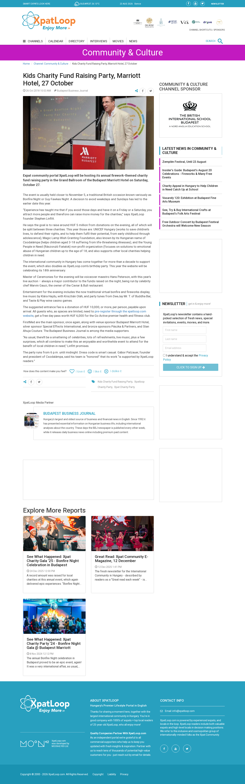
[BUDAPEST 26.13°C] (87, 6)
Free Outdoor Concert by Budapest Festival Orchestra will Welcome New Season (190, 223)
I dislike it (115, 371)
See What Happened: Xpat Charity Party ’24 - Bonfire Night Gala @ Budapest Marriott (54, 643)
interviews (98, 41)
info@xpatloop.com (183, 711)
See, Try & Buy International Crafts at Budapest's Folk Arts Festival (186, 211)
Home (26, 63)
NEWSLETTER (217, 4)
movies (118, 41)
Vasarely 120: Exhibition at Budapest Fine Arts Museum (189, 199)
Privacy (124, 774)
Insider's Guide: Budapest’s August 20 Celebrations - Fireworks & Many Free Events (187, 174)
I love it (80, 371)
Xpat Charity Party (124, 387)
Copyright (98, 774)
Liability (112, 774)
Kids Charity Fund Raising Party (115, 381)
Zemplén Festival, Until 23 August (184, 161)
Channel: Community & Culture (51, 63)
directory (76, 41)
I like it (97, 371)
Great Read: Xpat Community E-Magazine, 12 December (121, 559)
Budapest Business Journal (69, 413)
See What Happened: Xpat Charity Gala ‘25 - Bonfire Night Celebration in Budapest (53, 561)
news (133, 41)
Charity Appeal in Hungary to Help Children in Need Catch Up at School (190, 187)
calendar (55, 41)
